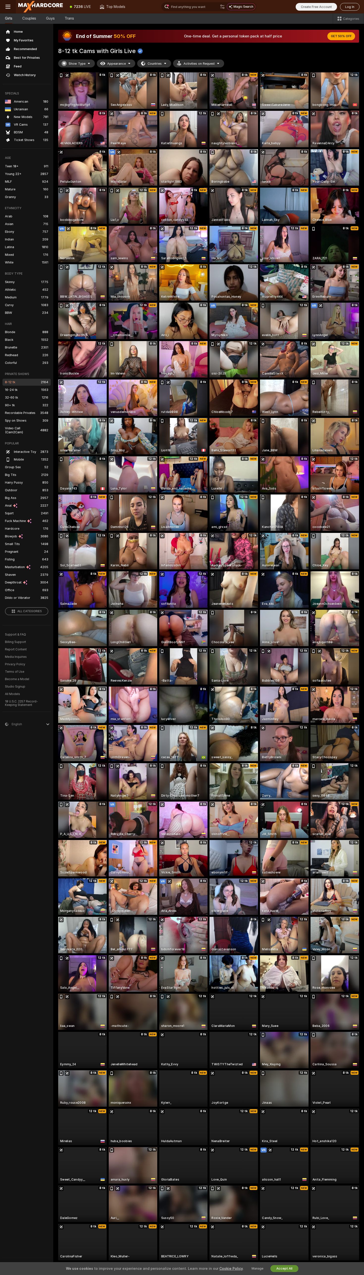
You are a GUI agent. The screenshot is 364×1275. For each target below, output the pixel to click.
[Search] (222, 6)
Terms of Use (14, 671)
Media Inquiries (16, 657)
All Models (12, 694)
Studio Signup (15, 686)
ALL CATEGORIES (29, 611)
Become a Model (17, 679)
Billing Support (15, 642)
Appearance (116, 63)
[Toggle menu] (8, 6)
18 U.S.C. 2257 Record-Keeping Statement (21, 703)
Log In (349, 7)
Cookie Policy (231, 1269)
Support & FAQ (15, 634)
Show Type (77, 63)
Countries (155, 63)
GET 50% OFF (341, 36)
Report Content (16, 649)
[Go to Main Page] (40, 6)
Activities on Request (199, 63)
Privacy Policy (15, 664)
